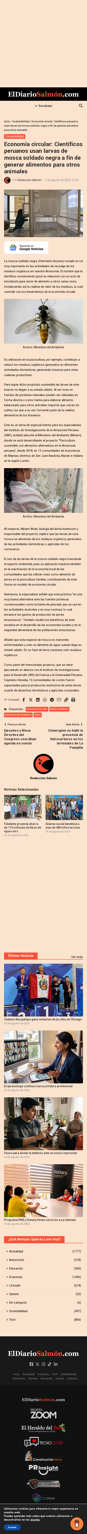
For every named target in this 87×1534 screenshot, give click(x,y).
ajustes (35, 1520)
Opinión (60, 1378)
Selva (38, 714)
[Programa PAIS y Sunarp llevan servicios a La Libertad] (43, 1190)
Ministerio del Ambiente (18, 714)
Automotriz (19, 1378)
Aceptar (12, 1527)
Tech (55, 1374)
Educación (47, 1378)
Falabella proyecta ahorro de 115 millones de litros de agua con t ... (22, 827)
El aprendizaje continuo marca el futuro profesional (38, 1086)
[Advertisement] (43, 43)
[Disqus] (43, 894)
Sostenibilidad (21, 121)
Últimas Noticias (21, 956)
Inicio (7, 121)
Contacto (72, 1378)
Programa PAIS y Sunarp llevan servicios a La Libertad (40, 1220)
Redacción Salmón (29, 180)
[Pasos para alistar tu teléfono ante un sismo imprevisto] (43, 1123)
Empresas (43, 1374)
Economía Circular (37, 709)
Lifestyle (33, 1378)
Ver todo (77, 957)
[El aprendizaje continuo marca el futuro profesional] (43, 1057)
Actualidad (29, 1374)
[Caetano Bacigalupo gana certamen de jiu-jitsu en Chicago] (43, 990)
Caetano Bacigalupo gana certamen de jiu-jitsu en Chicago (43, 1019)
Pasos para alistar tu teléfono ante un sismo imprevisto (40, 1153)
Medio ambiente (59, 709)
